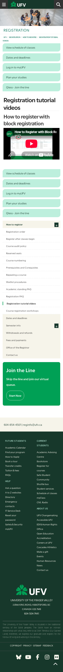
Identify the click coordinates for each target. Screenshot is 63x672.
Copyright (16, 645)
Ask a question (13, 488)
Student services (45, 488)
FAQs (8, 475)
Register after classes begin (20, 238)
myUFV (9, 529)
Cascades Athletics (47, 547)
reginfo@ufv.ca (32, 424)
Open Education (45, 533)
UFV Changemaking (47, 515)
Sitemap (37, 645)
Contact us (12, 355)
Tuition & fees (12, 470)
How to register (30, 37)
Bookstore (42, 461)
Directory (10, 497)
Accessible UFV (44, 519)
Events (40, 556)
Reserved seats (14, 253)
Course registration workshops (22, 310)
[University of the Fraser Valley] (31, 589)
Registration (14, 37)
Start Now (15, 395)
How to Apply (12, 456)
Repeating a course (16, 274)
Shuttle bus (43, 484)
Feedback (48, 645)
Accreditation (44, 538)
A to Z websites (13, 492)
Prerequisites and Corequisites (22, 267)
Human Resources (46, 560)
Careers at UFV (44, 542)
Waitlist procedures (16, 282)
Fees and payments (16, 340)
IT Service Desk (12, 510)
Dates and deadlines (16, 318)
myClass (41, 497)
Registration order (15, 231)
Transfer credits (13, 465)
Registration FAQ (15, 296)
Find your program (15, 452)
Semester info (13, 325)
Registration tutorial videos (21, 303)
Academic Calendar (15, 447)
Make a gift (42, 551)
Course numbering (16, 260)
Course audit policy (16, 246)
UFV (5, 37)
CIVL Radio (42, 502)
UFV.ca (31, 4)
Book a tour (11, 461)
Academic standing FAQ (18, 289)
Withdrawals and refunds (19, 332)
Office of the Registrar (17, 347)
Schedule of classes (47, 493)
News (40, 565)
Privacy (27, 645)
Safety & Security (13, 524)
